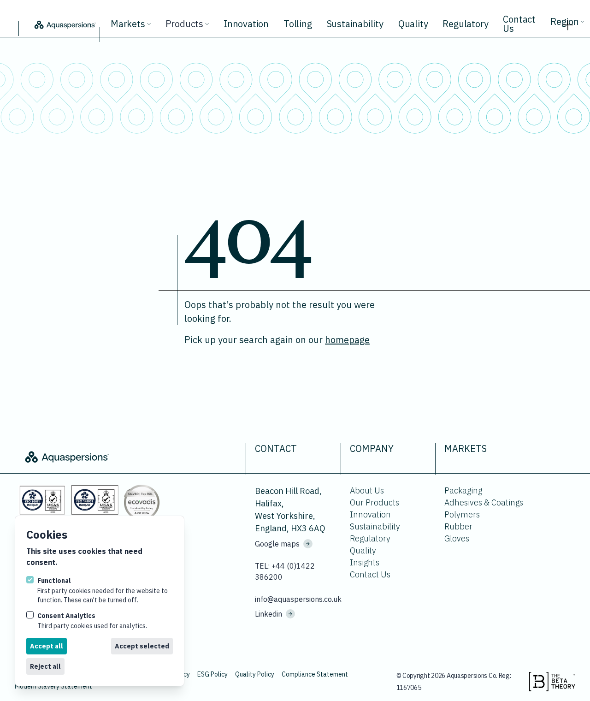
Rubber (458, 526)
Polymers (462, 514)
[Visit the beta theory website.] (552, 681)
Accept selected (142, 646)
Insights (364, 562)
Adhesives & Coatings (483, 502)
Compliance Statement (315, 674)
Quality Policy (254, 674)
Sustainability (355, 24)
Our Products (374, 502)
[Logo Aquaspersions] (65, 24)
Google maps (277, 543)
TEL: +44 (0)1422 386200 (285, 571)
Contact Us (519, 24)
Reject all (45, 666)
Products (184, 24)
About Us (367, 490)
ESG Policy (212, 674)
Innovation (246, 24)
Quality (413, 24)
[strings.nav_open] (568, 22)
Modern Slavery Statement (53, 686)
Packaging (463, 490)
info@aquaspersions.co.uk (296, 599)
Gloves (456, 538)
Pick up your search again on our (277, 339)
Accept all (46, 646)
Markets (128, 24)
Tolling (297, 24)
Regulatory (465, 24)
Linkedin (268, 613)
